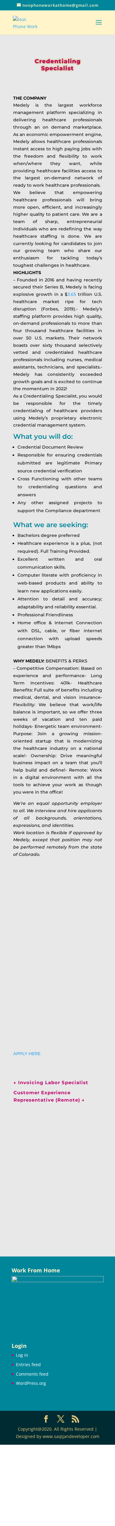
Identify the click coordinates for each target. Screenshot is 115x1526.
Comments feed (32, 1374)
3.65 (71, 294)
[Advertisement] (57, 1171)
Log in (22, 1355)
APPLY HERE (26, 1053)
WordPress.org (31, 1383)
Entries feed (28, 1364)
